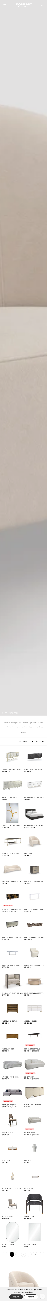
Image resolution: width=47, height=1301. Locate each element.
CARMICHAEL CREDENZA (33, 769)
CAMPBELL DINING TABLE (11, 965)
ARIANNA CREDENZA (9, 797)
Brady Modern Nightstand (34, 881)
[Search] (37, 5)
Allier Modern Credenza (34, 797)
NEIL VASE (27, 1161)
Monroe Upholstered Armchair (12, 993)
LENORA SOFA (29, 1077)
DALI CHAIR (28, 853)
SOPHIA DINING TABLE (32, 1049)
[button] (4, 5)
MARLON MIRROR (30, 1244)
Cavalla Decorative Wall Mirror (12, 825)
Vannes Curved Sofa (10, 1077)
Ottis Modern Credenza (11, 909)
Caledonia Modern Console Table (34, 909)
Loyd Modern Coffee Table (34, 993)
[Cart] (42, 5)
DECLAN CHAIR (7, 1133)
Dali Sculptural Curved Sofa (12, 881)
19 (35, 1254)
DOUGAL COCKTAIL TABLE (11, 853)
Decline (16, 1297)
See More (23, 732)
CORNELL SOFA (29, 1133)
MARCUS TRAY (29, 1189)
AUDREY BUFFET (8, 1049)
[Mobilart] (24, 5)
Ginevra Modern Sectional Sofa (34, 937)
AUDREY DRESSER (30, 1021)
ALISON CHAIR (29, 1217)
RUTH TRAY (6, 1161)
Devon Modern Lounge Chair (34, 965)
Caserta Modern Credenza (12, 769)
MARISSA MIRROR (8, 1244)
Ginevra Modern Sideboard (12, 937)
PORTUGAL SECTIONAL (10, 1105)
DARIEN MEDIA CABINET (32, 1105)
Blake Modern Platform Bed (34, 825)
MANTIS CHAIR (7, 1217)
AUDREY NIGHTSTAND (10, 1021)
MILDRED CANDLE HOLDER (11, 1189)
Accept (31, 1297)
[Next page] (42, 1254)
